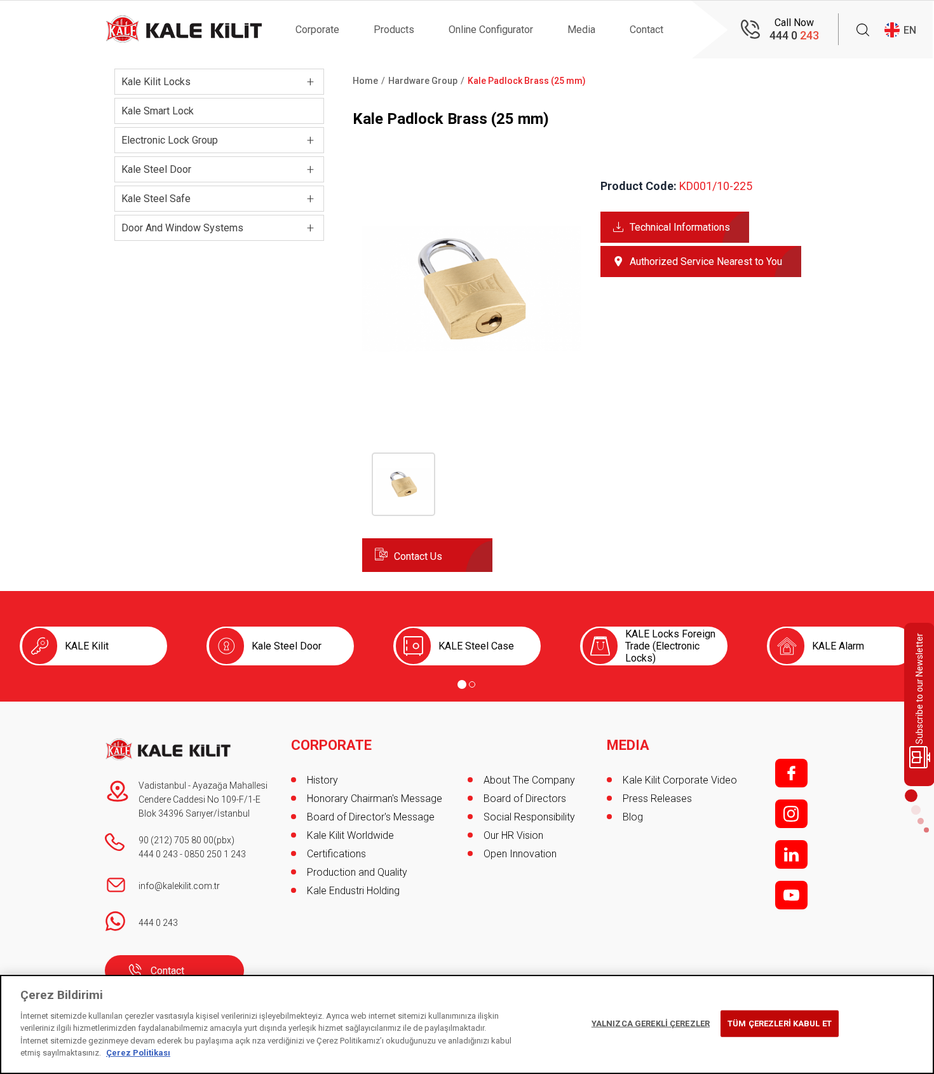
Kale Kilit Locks (156, 82)
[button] (471, 395)
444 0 (794, 35)
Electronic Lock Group (169, 140)
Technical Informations (680, 227)
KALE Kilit (87, 646)
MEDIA (628, 745)
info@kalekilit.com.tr (179, 886)
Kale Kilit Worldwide (350, 835)
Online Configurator (491, 30)
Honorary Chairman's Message (374, 798)
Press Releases (657, 798)
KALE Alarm (838, 646)
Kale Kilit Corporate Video (680, 780)
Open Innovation (520, 854)
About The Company (529, 780)
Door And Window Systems (182, 228)
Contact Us (418, 556)
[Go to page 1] (461, 684)
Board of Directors (525, 798)
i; (791, 814)
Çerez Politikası (138, 1052)
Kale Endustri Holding (353, 891)
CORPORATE (331, 745)
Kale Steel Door (156, 169)
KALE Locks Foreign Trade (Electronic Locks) (670, 646)
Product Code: (638, 186)
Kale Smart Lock (157, 111)
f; (791, 773)
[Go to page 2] (472, 684)
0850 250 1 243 (215, 854)
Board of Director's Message (371, 817)
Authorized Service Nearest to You (706, 261)
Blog (633, 817)
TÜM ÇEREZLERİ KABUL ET (780, 1023)
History (322, 780)
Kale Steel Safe (156, 199)
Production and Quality (357, 872)
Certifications (336, 854)
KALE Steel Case (476, 646)
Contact (646, 30)
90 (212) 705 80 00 (176, 840)
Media (581, 30)
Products (394, 30)
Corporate (317, 30)
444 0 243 (158, 854)
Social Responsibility (529, 817)
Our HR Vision (513, 835)
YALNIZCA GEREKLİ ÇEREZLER (651, 1023)
